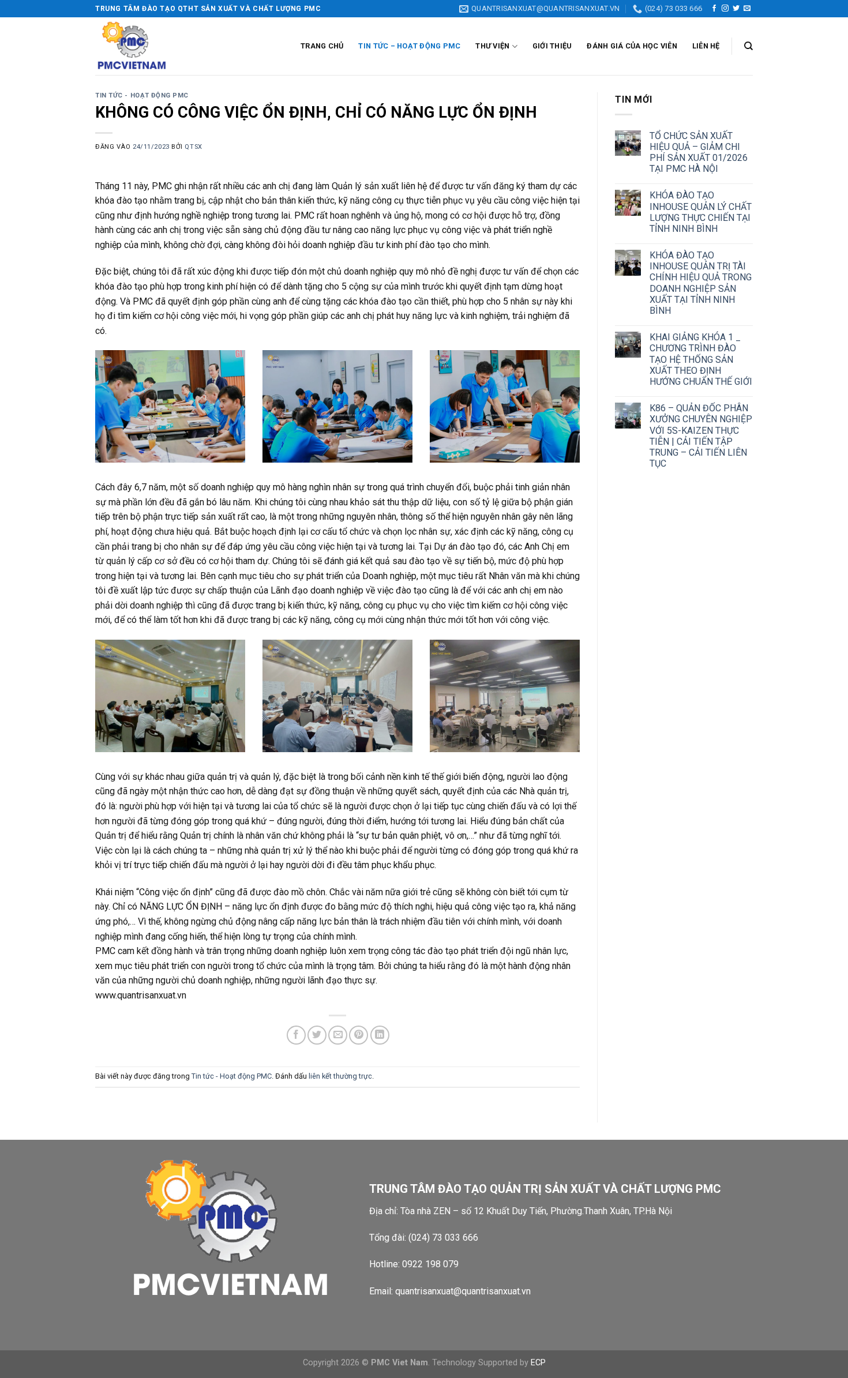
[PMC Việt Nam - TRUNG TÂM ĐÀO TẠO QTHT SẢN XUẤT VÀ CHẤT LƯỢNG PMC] (153, 46)
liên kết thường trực (340, 1076)
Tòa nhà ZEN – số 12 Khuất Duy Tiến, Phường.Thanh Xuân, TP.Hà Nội (537, 1211)
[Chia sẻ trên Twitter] (317, 1035)
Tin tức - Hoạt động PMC (142, 95)
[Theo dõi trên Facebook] (714, 9)
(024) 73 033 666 (443, 1237)
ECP (538, 1363)
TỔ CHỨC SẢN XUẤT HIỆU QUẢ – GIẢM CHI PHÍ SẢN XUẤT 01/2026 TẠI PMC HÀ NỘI (699, 152)
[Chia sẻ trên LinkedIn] (379, 1035)
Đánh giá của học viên (632, 46)
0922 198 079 (430, 1264)
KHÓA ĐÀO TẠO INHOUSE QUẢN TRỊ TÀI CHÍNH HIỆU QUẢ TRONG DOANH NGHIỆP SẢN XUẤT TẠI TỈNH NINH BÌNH (701, 283)
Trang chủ (322, 46)
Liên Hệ (706, 46)
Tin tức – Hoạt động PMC (409, 46)
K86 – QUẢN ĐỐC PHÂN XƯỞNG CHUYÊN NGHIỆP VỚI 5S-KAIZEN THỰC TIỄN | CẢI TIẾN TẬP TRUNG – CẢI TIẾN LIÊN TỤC (701, 436)
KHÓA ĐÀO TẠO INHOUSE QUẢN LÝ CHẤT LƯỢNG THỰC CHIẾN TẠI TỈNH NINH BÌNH (701, 212)
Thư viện (492, 46)
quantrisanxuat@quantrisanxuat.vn (463, 1291)
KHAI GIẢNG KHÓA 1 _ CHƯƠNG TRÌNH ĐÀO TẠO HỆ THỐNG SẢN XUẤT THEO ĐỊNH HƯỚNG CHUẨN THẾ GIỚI (701, 359)
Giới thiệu (552, 46)
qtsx (193, 147)
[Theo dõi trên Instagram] (725, 9)
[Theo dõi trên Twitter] (736, 9)
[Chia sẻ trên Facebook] (296, 1035)
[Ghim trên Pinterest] (358, 1035)
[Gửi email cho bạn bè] (337, 1035)
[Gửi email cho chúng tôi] (747, 9)
